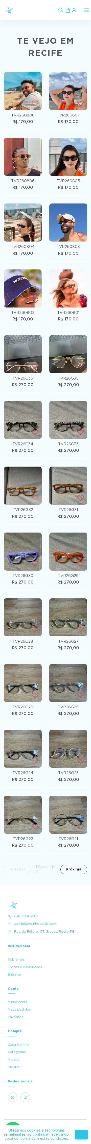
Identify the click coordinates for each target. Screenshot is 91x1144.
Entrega (14, 974)
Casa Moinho (18, 1044)
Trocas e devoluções (25, 967)
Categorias (17, 1052)
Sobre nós (16, 959)
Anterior (17, 869)
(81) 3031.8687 (26, 916)
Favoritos (15, 1017)
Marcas (13, 1059)
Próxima (73, 869)
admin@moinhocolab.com (35, 923)
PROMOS (15, 1067)
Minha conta (18, 1002)
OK (81, 1135)
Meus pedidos (19, 1009)
